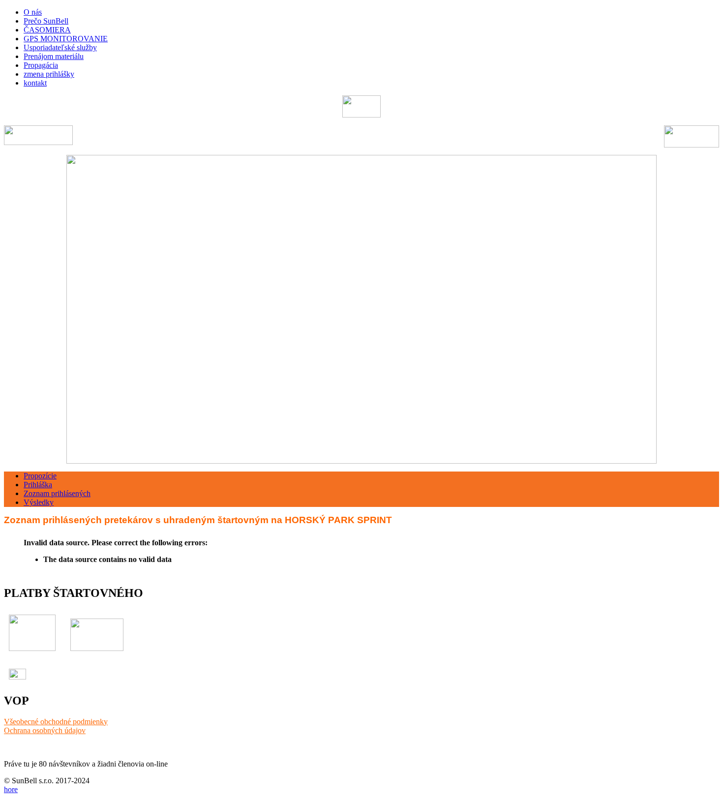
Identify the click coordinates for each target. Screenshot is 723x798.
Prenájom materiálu (54, 56)
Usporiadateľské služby (60, 47)
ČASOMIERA (47, 30)
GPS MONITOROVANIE (66, 38)
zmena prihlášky (49, 74)
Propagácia (41, 65)
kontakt (35, 83)
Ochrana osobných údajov (45, 730)
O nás (33, 12)
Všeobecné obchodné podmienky (56, 721)
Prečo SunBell (46, 21)
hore (11, 789)
